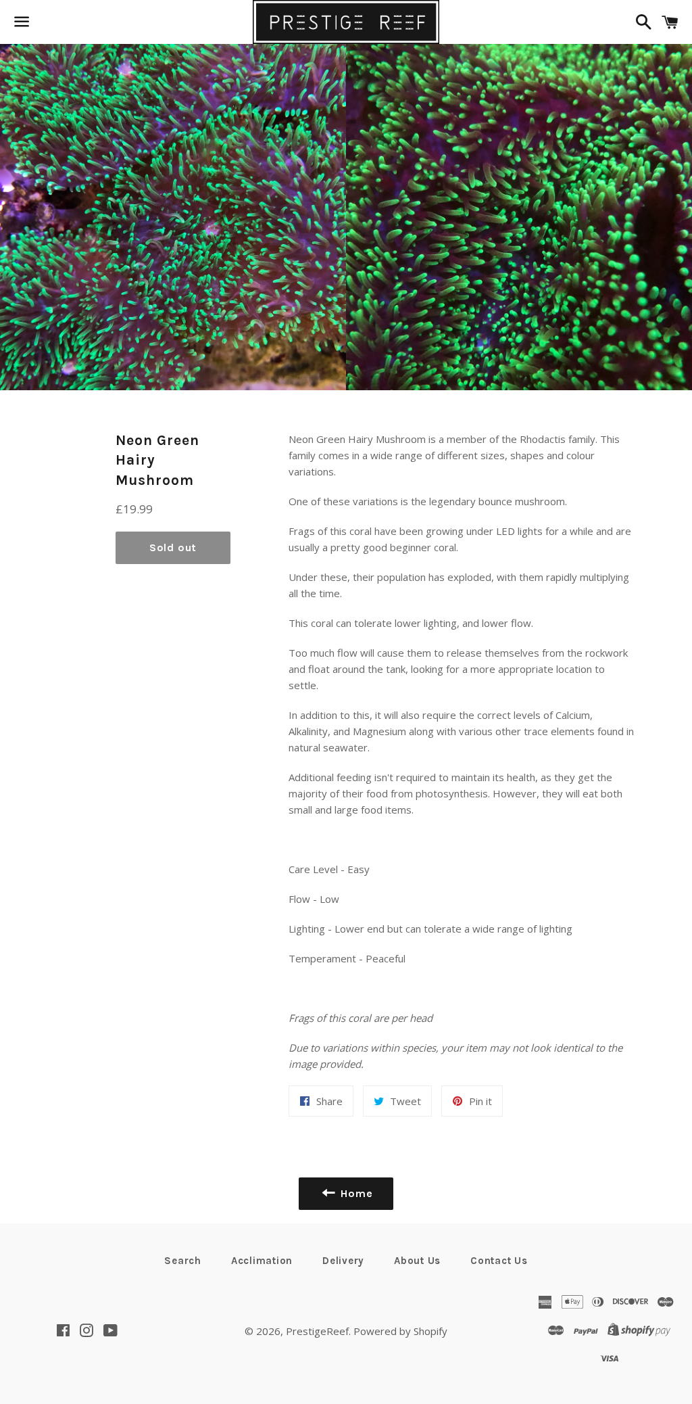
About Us (417, 1261)
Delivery (343, 1261)
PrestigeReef (317, 1331)
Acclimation (262, 1261)
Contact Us (499, 1261)
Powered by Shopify (400, 1331)
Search (182, 1261)
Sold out (173, 547)
